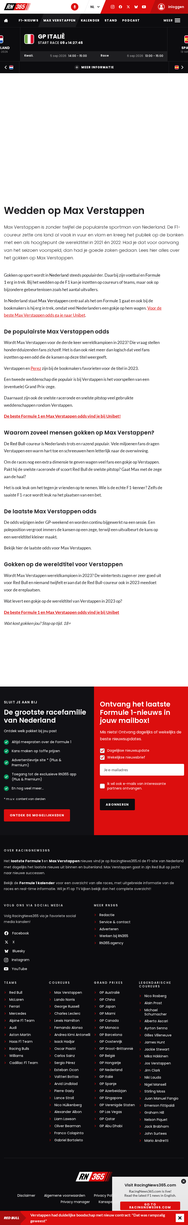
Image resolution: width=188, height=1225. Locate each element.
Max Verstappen (59, 20)
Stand (111, 20)
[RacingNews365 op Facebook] (120, 7)
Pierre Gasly (64, 1091)
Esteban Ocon (66, 1070)
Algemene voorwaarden (64, 1195)
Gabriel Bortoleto (68, 1140)
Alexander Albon (68, 1112)
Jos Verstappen (157, 1063)
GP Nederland (110, 1070)
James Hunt (154, 1042)
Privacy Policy (105, 1195)
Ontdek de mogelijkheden (37, 815)
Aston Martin (20, 1035)
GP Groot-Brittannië (116, 1049)
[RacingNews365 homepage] (6, 20)
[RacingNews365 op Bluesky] (136, 7)
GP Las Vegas (110, 1112)
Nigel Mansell (155, 1085)
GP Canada (109, 1021)
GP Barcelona (110, 1035)
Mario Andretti (156, 1141)
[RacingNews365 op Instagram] (113, 7)
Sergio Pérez (64, 1063)
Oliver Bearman (67, 1126)
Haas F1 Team (21, 1042)
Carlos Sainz (64, 1056)
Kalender (90, 20)
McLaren (16, 1000)
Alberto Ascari (156, 1021)
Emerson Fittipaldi (159, 1106)
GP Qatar (107, 1119)
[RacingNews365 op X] (128, 7)
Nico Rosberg (155, 996)
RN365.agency (111, 943)
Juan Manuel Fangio (161, 1098)
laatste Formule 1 (27, 861)
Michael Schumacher (155, 1012)
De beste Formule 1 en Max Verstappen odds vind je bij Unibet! (62, 416)
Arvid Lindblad (66, 1084)
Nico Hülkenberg (68, 1105)
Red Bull (17, 443)
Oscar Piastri (65, 1049)
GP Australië (109, 993)
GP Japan (107, 1006)
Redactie (107, 915)
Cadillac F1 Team (23, 1063)
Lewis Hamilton (67, 1021)
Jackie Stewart (156, 1049)
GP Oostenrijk (110, 1042)
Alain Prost (153, 1003)
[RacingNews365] (17, 6)
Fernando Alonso (68, 1028)
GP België (107, 1056)
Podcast (131, 20)
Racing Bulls (19, 1049)
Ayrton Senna (155, 1028)
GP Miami (107, 1014)
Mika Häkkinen (156, 1056)
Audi (13, 1028)
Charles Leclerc (67, 1014)
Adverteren (108, 929)
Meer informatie (97, 67)
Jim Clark (152, 1070)
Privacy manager (75, 1201)
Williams (16, 1056)
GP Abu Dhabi (110, 1126)
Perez (36, 368)
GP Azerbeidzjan (113, 1091)
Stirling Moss (154, 1091)
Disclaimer (26, 1195)
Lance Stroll (64, 1098)
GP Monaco (109, 1028)
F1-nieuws (28, 20)
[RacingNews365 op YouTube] (144, 7)
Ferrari (14, 1006)
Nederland (59, 275)
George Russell (66, 1006)
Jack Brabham (156, 1126)
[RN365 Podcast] (74, 7)
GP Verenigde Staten (117, 1105)
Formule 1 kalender (37, 883)
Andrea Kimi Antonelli (72, 1035)
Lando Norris (64, 1000)
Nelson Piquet (155, 1120)
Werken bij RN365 (113, 936)
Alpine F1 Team (22, 1021)
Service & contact (114, 922)
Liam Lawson (65, 1119)
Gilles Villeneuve (158, 1035)
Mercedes (17, 1014)
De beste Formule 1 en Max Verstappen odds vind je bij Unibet (61, 612)
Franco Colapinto (69, 1133)
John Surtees (155, 1134)
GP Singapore (110, 1098)
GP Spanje (108, 1084)
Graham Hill (154, 1113)
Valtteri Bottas (66, 1077)
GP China (107, 1000)
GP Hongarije (110, 1063)
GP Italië (106, 1077)
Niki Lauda (152, 1077)
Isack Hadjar (64, 1042)
